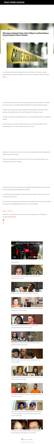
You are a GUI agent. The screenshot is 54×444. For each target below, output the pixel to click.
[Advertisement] (27, 9)
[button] (3, 39)
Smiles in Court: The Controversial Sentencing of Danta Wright (24, 293)
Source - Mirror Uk (8, 211)
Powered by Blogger (28, 439)
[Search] (52, 2)
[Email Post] (3, 220)
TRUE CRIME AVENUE (14, 2)
